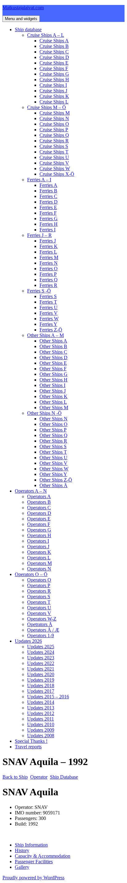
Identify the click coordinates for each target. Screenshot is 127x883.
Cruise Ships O (54, 124)
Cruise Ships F (53, 68)
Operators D (39, 513)
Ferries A (48, 185)
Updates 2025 (40, 646)
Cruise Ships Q (54, 135)
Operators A (39, 496)
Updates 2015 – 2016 (48, 696)
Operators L (39, 557)
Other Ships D (53, 357)
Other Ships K (53, 396)
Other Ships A (53, 340)
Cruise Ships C (54, 51)
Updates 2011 (40, 718)
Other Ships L (53, 402)
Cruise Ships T (53, 151)
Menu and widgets (21, 18)
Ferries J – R (39, 235)
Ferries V (48, 313)
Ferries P (48, 274)
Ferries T (48, 302)
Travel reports (28, 746)
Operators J (38, 546)
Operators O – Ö (31, 574)
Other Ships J (52, 390)
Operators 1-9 (40, 635)
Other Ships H (53, 379)
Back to (15, 777)
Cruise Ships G (54, 74)
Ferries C (48, 196)
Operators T (39, 602)
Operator (38, 777)
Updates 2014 (40, 702)
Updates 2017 (40, 691)
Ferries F (48, 213)
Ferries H (48, 224)
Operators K (39, 552)
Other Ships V (53, 463)
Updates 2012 (40, 713)
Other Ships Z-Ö (55, 479)
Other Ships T (53, 452)
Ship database (28, 29)
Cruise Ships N (54, 118)
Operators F (38, 524)
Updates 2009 (40, 730)
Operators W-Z (41, 618)
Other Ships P (53, 429)
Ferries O (48, 268)
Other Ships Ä (53, 485)
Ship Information (31, 844)
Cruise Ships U (54, 157)
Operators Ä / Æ (43, 630)
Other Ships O (53, 424)
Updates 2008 (40, 735)
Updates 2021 (40, 668)
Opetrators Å (39, 624)
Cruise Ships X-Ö (56, 174)
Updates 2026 (28, 641)
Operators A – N (31, 491)
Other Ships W (53, 468)
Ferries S (48, 296)
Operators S (38, 596)
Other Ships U (53, 457)
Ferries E (48, 207)
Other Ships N (53, 418)
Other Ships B (53, 346)
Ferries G (48, 218)
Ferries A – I (39, 179)
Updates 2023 (40, 657)
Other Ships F (53, 368)
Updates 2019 (40, 680)
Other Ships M (53, 407)
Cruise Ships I (53, 85)
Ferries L (48, 251)
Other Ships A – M (45, 335)
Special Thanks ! (31, 741)
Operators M (39, 563)
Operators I (38, 541)
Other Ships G (53, 374)
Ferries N (48, 263)
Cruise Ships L (53, 101)
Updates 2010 (40, 724)
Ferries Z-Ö (50, 329)
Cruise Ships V (54, 163)
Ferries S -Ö (39, 290)
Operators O (39, 579)
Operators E (39, 518)
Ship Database (64, 777)
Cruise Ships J (53, 90)
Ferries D (48, 201)
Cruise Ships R (54, 140)
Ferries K (48, 246)
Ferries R (48, 285)
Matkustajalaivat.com (23, 7)
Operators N (39, 568)
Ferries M (48, 257)
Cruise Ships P (53, 129)
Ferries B (48, 190)
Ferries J (47, 240)
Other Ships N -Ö (44, 413)
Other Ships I (52, 385)
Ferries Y (48, 324)
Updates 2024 (40, 652)
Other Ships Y (53, 474)
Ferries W (49, 318)
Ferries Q (48, 279)
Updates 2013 (40, 707)
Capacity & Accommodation (42, 856)
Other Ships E (53, 363)
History (22, 850)
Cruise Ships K (54, 96)
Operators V (39, 613)
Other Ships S (53, 446)
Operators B (39, 502)
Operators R (39, 591)
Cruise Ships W (54, 168)
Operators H (39, 535)
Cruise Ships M (54, 113)
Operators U (39, 607)
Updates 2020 (40, 674)
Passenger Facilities (34, 861)
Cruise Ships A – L (45, 35)
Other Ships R (53, 441)
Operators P (38, 585)
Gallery (22, 867)
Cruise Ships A (54, 40)
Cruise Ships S (53, 146)
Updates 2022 (40, 663)
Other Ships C (53, 352)
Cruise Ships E (53, 62)
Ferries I (47, 229)
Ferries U (48, 307)
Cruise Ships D (54, 57)
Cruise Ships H (54, 79)
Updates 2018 (40, 685)
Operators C (39, 507)
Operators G (39, 529)
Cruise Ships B (54, 46)
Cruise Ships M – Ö (46, 107)
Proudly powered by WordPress (33, 877)
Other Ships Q (53, 435)
